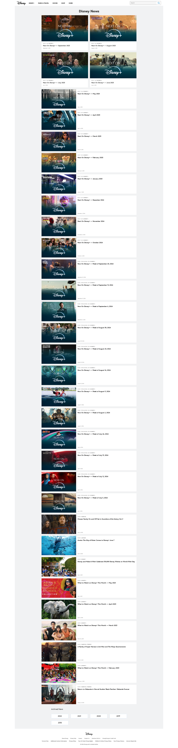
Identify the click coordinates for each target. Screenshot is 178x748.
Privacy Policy (72, 741)
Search (158, 3)
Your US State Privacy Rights (85, 741)
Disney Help (73, 738)
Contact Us (86, 738)
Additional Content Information (59, 741)
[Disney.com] (21, 3)
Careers (80, 738)
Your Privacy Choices (119, 741)
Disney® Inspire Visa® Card (109, 738)
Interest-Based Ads (131, 741)
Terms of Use (45, 741)
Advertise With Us (96, 738)
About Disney (65, 738)
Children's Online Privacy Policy (103, 741)
